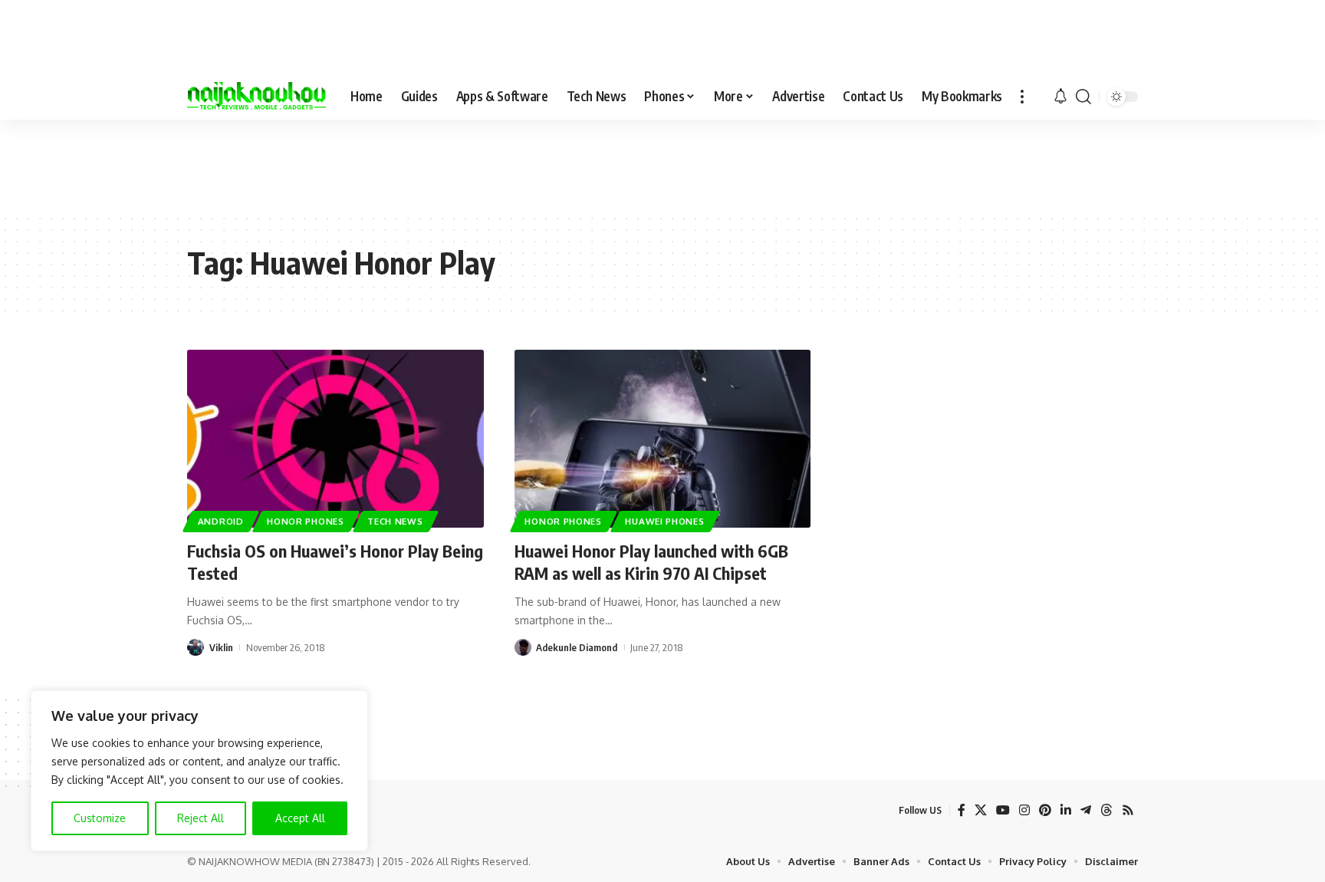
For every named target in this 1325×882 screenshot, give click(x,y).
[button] (1022, 97)
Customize (100, 817)
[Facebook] (961, 810)
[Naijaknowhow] (256, 97)
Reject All (200, 817)
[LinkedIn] (1066, 810)
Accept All (300, 817)
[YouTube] (1003, 810)
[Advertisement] (662, 165)
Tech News (394, 521)
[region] (199, 770)
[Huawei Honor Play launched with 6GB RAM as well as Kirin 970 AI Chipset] (663, 439)
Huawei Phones (664, 521)
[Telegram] (1086, 810)
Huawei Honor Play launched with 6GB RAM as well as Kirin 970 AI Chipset (651, 562)
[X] (981, 810)
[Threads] (1106, 810)
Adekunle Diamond (576, 647)
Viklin (221, 647)
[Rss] (1128, 810)
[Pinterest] (1045, 810)
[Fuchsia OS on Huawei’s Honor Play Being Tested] (335, 439)
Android (221, 521)
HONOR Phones (305, 521)
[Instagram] (1024, 810)
